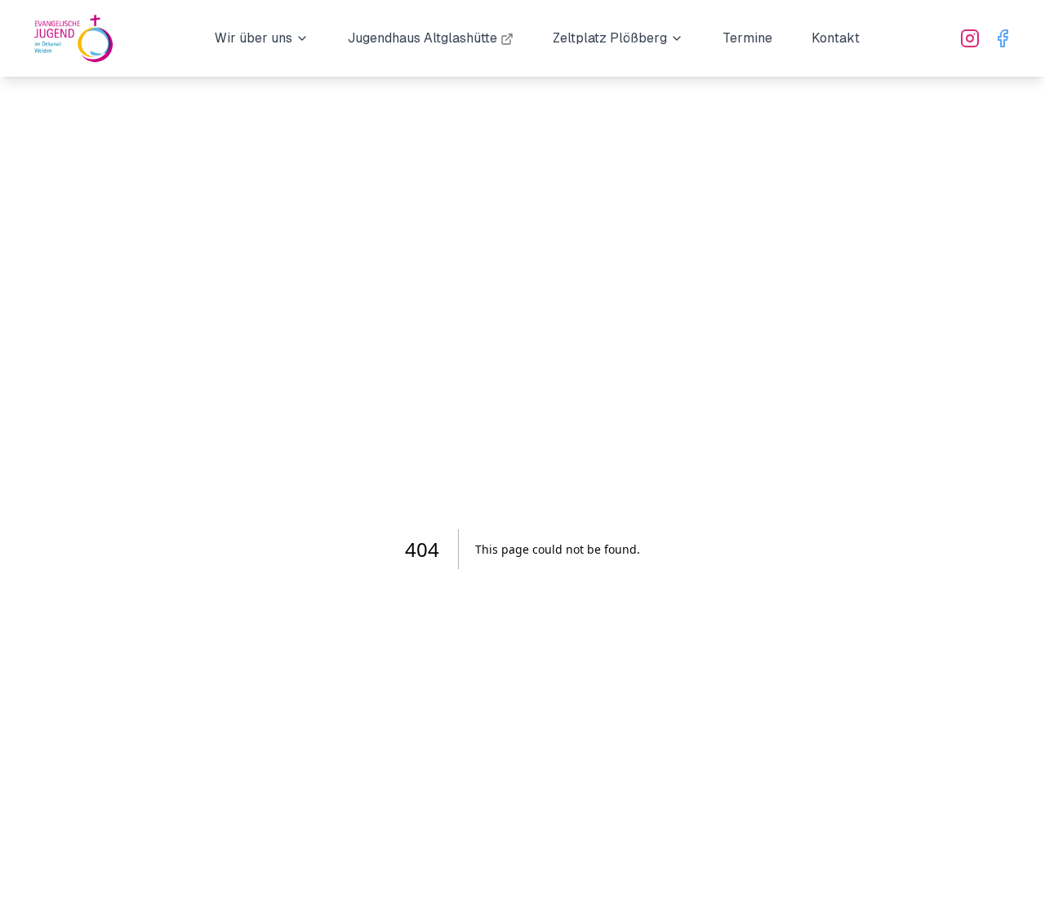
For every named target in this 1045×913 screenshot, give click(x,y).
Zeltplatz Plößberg (610, 38)
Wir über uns (253, 38)
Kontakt (836, 38)
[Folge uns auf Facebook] (1002, 38)
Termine (747, 38)
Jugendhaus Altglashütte (422, 38)
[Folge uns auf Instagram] (970, 38)
